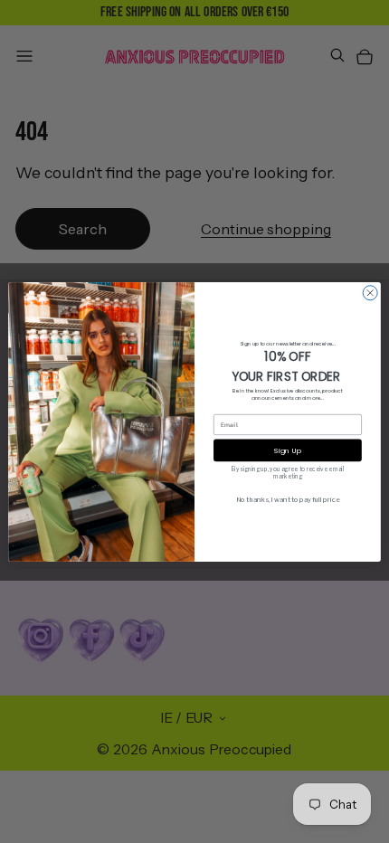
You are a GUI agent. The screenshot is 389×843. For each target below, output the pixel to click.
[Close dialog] (370, 292)
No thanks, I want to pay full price (288, 500)
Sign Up (287, 450)
